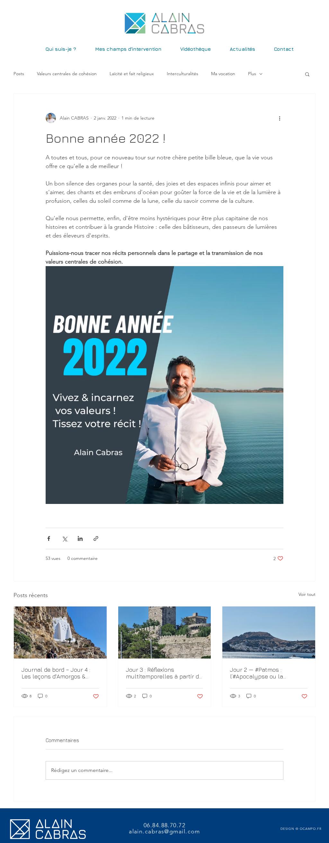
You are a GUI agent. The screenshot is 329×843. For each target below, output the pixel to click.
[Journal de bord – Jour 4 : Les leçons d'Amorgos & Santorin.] (60, 632)
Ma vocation (223, 73)
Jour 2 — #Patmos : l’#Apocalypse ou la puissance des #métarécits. (267, 673)
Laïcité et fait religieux (132, 73)
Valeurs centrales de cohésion (67, 73)
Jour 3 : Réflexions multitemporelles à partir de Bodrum (164, 673)
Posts (18, 73)
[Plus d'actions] (279, 118)
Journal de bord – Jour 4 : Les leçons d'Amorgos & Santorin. (56, 673)
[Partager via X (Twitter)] (64, 538)
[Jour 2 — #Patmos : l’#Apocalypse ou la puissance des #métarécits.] (268, 632)
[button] (307, 73)
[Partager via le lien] (96, 538)
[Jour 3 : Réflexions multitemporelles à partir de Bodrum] (164, 632)
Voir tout (307, 594)
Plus (252, 73)
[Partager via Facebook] (49, 538)
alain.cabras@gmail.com (164, 831)
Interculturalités (182, 73)
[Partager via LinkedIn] (80, 538)
